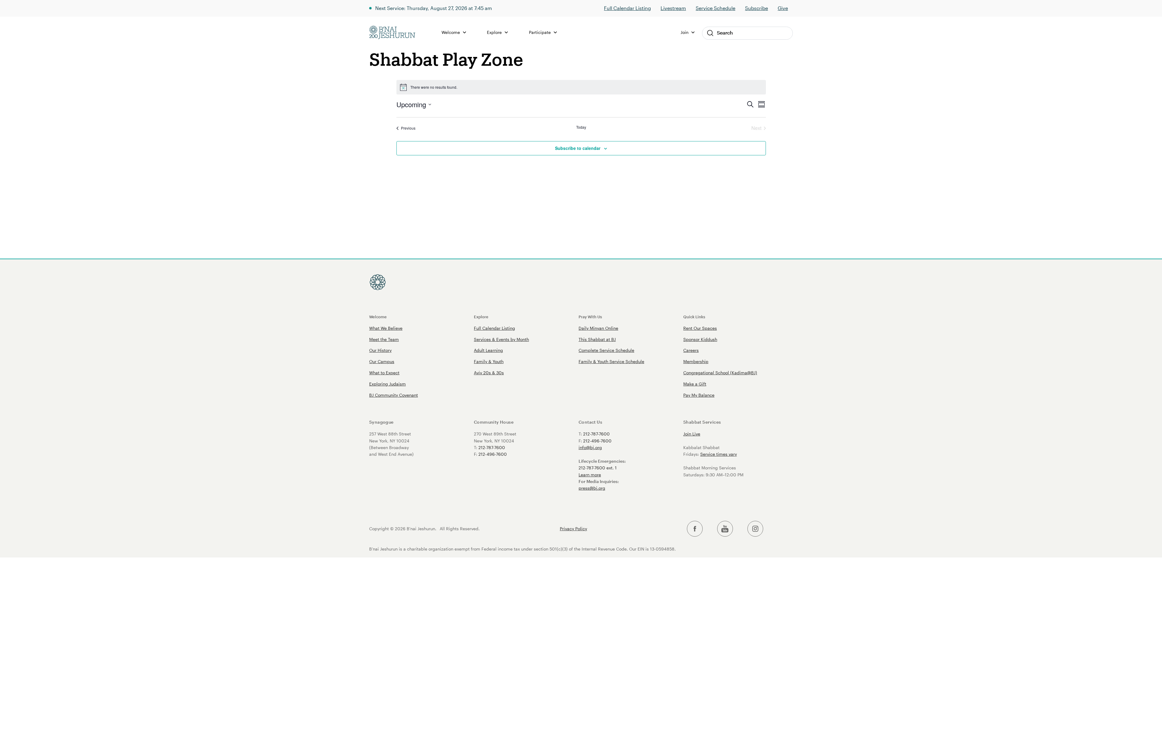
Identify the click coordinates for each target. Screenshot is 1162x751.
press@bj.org (592, 488)
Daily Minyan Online (598, 328)
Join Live (691, 433)
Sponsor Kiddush (700, 339)
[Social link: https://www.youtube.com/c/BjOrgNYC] (725, 529)
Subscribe (756, 8)
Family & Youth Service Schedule (611, 361)
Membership (695, 361)
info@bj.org (590, 447)
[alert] (581, 87)
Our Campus (381, 361)
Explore (481, 316)
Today (581, 127)
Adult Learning (488, 350)
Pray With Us (590, 316)
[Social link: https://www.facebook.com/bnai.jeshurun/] (695, 529)
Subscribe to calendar (577, 148)
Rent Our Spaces (700, 328)
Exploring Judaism (387, 383)
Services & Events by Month (501, 339)
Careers (691, 350)
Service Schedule (715, 8)
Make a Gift (694, 383)
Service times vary (718, 454)
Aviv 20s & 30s (489, 372)
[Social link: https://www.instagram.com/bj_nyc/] (755, 529)
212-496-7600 (492, 454)
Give (783, 8)
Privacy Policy (573, 528)
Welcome (378, 316)
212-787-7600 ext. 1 (598, 467)
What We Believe (385, 328)
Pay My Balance (698, 395)
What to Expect (384, 372)
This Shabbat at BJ (597, 339)
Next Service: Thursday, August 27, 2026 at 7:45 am (433, 8)
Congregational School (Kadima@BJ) (720, 372)
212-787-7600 (491, 447)
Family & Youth (489, 361)
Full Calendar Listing (627, 8)
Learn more (590, 474)
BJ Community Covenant (393, 395)
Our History (380, 350)
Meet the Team (384, 339)
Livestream (673, 8)
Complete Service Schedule (606, 350)
